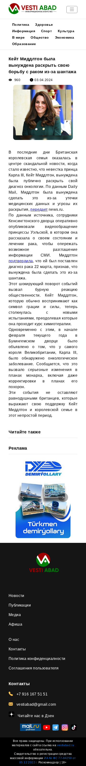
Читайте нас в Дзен (35, 716)
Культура (66, 31)
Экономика (64, 37)
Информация (23, 31)
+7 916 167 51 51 (31, 694)
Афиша (15, 624)
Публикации (20, 605)
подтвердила (21, 261)
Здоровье (44, 24)
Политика (20, 24)
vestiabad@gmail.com (35, 704)
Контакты (17, 649)
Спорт (46, 31)
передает (39, 209)
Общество (40, 37)
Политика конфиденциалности (37, 659)
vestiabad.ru (65, 745)
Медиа (15, 615)
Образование (24, 44)
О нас (14, 639)
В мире (18, 37)
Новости (16, 596)
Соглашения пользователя (34, 668)
